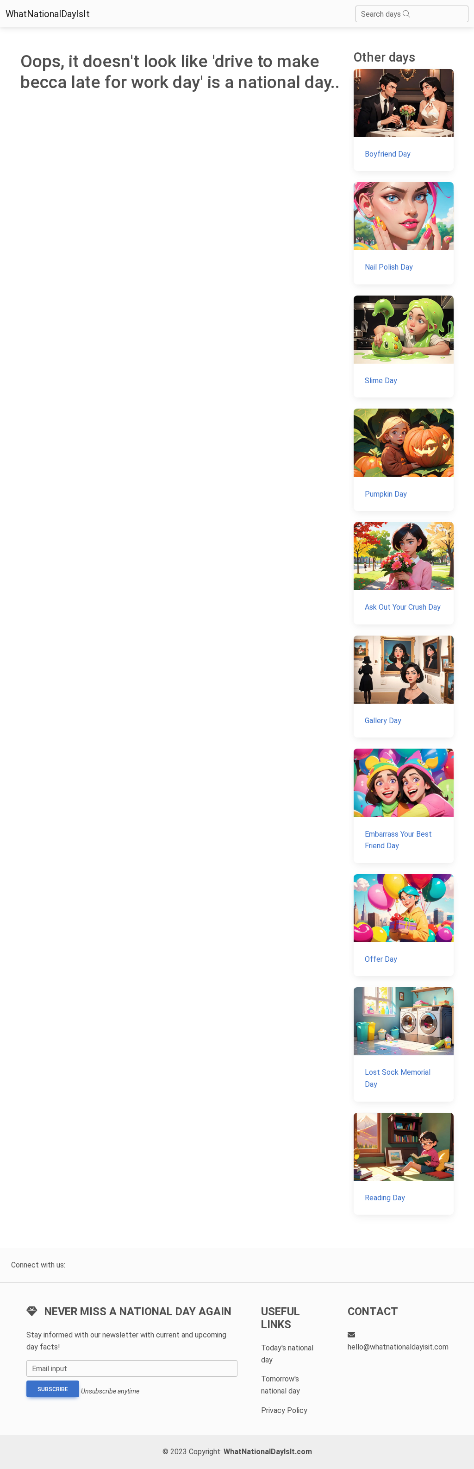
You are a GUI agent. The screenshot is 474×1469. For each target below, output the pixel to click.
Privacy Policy (284, 1410)
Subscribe (52, 1389)
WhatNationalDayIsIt (48, 13)
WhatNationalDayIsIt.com (268, 1451)
